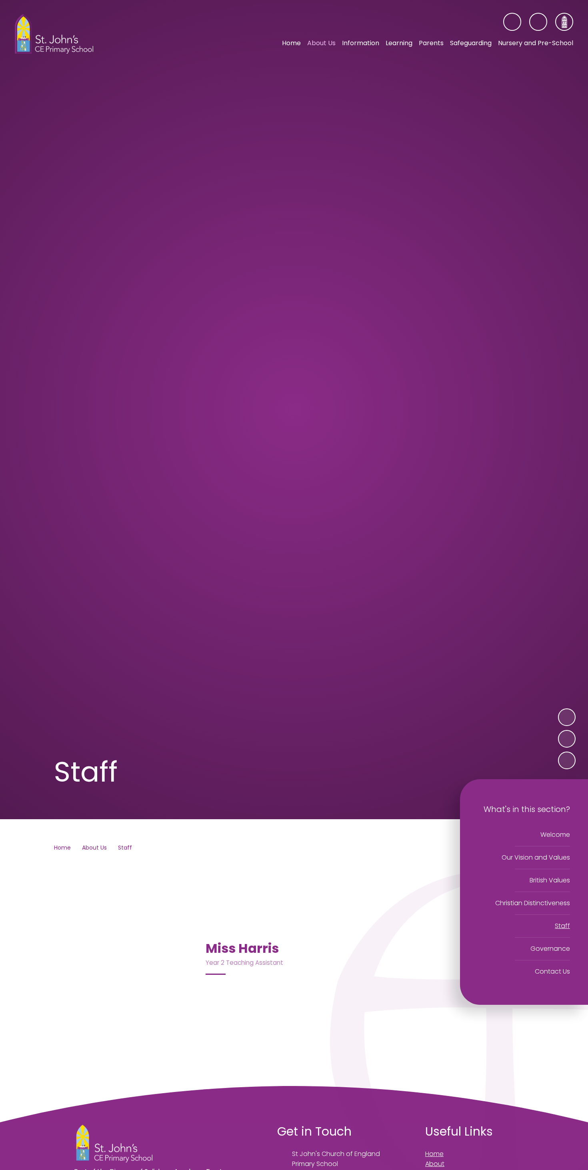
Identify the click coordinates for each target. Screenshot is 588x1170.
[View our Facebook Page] (512, 22)
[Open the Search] (538, 22)
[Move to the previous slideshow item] (567, 739)
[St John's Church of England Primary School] (54, 34)
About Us (94, 848)
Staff (125, 848)
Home (62, 848)
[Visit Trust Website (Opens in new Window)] (564, 22)
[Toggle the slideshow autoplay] (567, 760)
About (434, 1163)
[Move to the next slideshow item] (567, 717)
